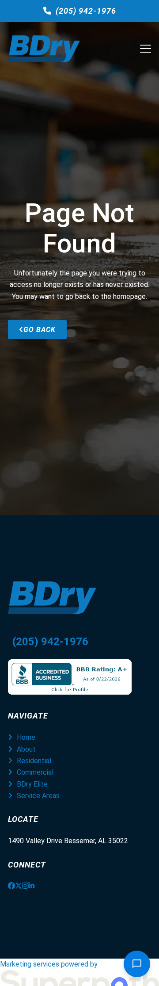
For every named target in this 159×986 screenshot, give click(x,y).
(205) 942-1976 (86, 10)
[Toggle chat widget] (137, 964)
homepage (129, 296)
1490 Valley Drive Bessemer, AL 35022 (68, 841)
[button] (145, 49)
